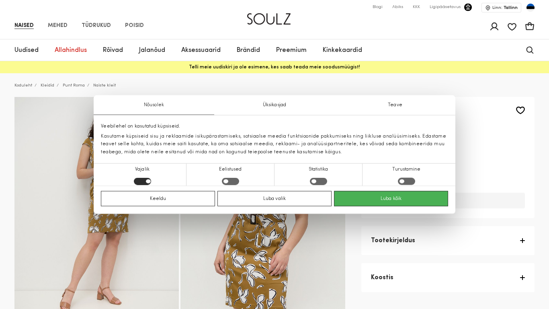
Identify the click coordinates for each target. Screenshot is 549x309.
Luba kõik (391, 198)
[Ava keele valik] (530, 8)
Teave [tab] (395, 105)
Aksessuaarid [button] (201, 50)
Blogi (378, 7)
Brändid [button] (248, 50)
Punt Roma (74, 85)
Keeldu (158, 198)
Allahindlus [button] (71, 50)
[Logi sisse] (494, 26)
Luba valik (274, 198)
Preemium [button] (291, 50)
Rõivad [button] (113, 50)
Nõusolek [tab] (154, 105)
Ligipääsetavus (445, 7)
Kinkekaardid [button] (342, 50)
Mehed (58, 26)
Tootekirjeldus (393, 240)
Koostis (382, 277)
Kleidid (47, 85)
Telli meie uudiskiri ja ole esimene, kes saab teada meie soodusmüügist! (274, 67)
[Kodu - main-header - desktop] (274, 15)
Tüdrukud (96, 26)
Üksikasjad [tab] (274, 105)
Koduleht (23, 85)
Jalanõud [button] (152, 50)
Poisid (134, 26)
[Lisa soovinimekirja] (520, 110)
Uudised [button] (26, 50)
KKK (416, 7)
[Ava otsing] (530, 50)
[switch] (230, 181)
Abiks (397, 7)
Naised (24, 26)
